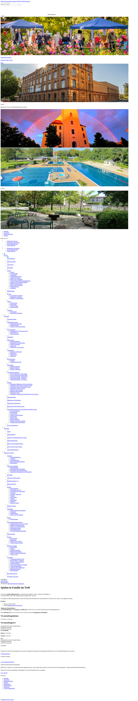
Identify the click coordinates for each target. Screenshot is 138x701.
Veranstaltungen (20, 583)
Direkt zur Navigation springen (8, 1)
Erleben (14, 583)
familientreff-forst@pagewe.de (14, 605)
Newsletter (6, 232)
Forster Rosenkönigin (12, 244)
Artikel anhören (5, 582)
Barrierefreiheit (7, 685)
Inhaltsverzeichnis (8, 234)
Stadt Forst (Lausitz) (12, 241)
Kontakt (6, 235)
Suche (2, 4)
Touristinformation (5, 653)
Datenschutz (7, 684)
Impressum (6, 687)
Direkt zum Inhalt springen (23, 1)
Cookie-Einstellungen (9, 688)
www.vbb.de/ (4, 673)
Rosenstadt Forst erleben (13, 242)
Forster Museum (11, 245)
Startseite (6, 231)
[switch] (1, 2)
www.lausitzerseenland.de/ (7, 662)
